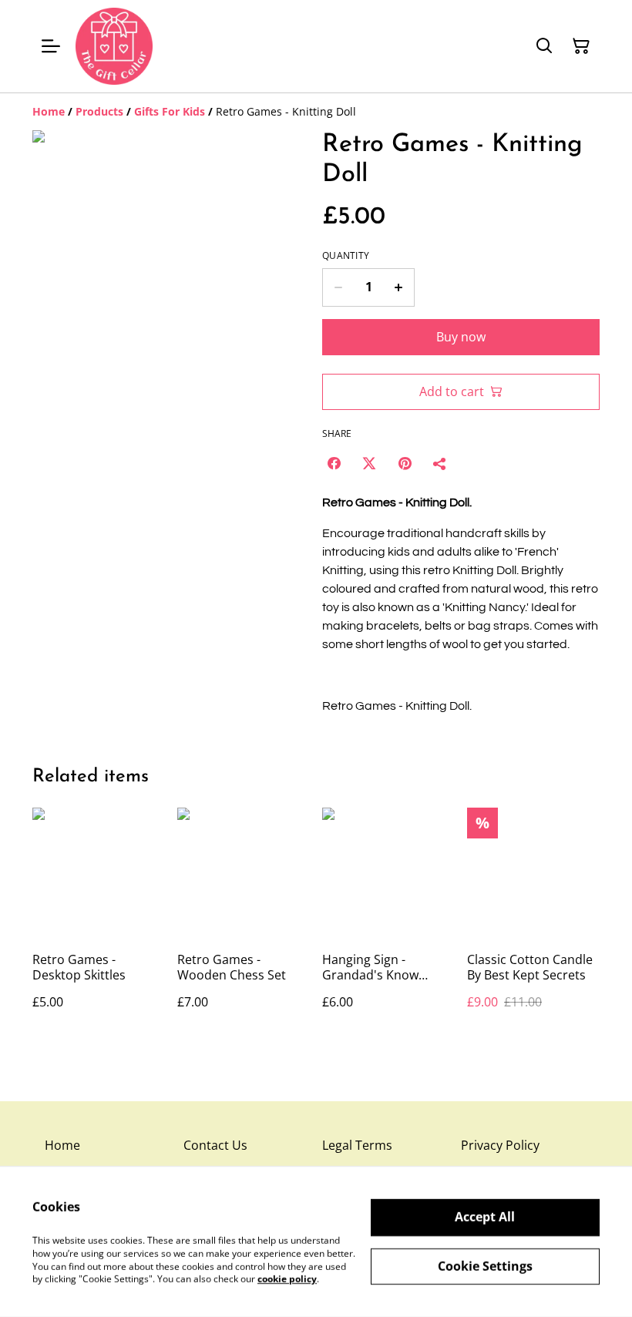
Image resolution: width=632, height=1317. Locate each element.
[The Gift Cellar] (114, 46)
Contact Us (215, 1145)
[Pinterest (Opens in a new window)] (404, 463)
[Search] (544, 46)
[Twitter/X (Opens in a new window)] (369, 463)
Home (62, 1145)
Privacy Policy (500, 1145)
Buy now (461, 336)
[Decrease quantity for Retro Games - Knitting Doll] (338, 287)
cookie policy (287, 1278)
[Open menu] (50, 46)
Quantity (345, 255)
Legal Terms (357, 1145)
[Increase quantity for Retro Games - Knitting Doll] (399, 287)
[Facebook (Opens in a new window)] (333, 463)
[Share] (440, 463)
